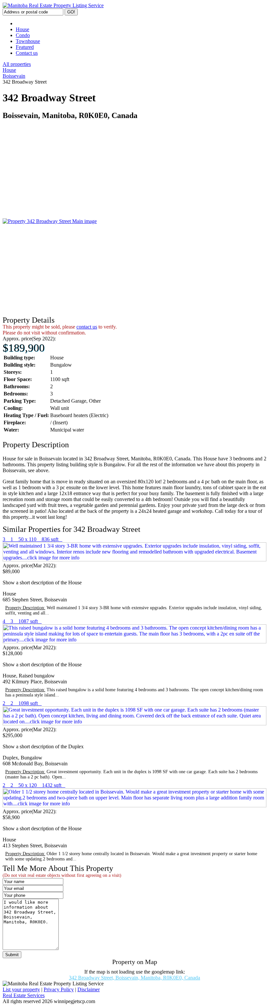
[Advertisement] (134, 172)
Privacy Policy (59, 989)
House (22, 29)
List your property (21, 989)
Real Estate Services (24, 995)
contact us (86, 327)
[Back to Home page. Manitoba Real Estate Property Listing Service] (53, 5)
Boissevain (14, 76)
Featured (25, 47)
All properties (17, 64)
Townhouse (28, 41)
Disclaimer (88, 989)
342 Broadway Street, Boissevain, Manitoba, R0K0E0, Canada (134, 977)
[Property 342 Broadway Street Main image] (50, 221)
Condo (23, 35)
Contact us (27, 53)
